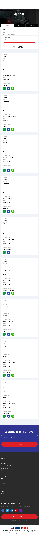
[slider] (3, 42)
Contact (3, 471)
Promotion (4, 468)
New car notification (19, 517)
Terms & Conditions (7, 466)
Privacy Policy (5, 463)
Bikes (3, 493)
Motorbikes (4, 481)
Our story (4, 458)
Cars (2, 478)
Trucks (3, 483)
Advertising (4, 461)
